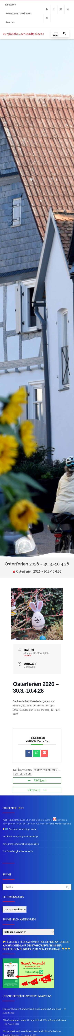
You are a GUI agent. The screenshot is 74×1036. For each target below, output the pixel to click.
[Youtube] (47, 18)
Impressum (10, 5)
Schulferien (23, 774)
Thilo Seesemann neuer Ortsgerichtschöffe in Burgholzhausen (34, 1020)
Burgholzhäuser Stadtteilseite (23, 34)
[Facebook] (53, 9)
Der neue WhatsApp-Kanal (22, 829)
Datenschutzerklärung (18, 14)
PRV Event (40, 780)
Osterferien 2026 (46, 770)
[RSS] (46, 9)
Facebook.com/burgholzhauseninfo (21, 836)
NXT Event (34, 790)
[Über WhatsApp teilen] (36, 753)
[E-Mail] (44, 753)
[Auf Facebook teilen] (28, 753)
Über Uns (10, 22)
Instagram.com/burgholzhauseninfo (21, 844)
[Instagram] (68, 9)
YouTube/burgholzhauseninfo (18, 851)
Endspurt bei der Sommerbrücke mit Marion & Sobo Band (32, 1009)
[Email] (60, 9)
